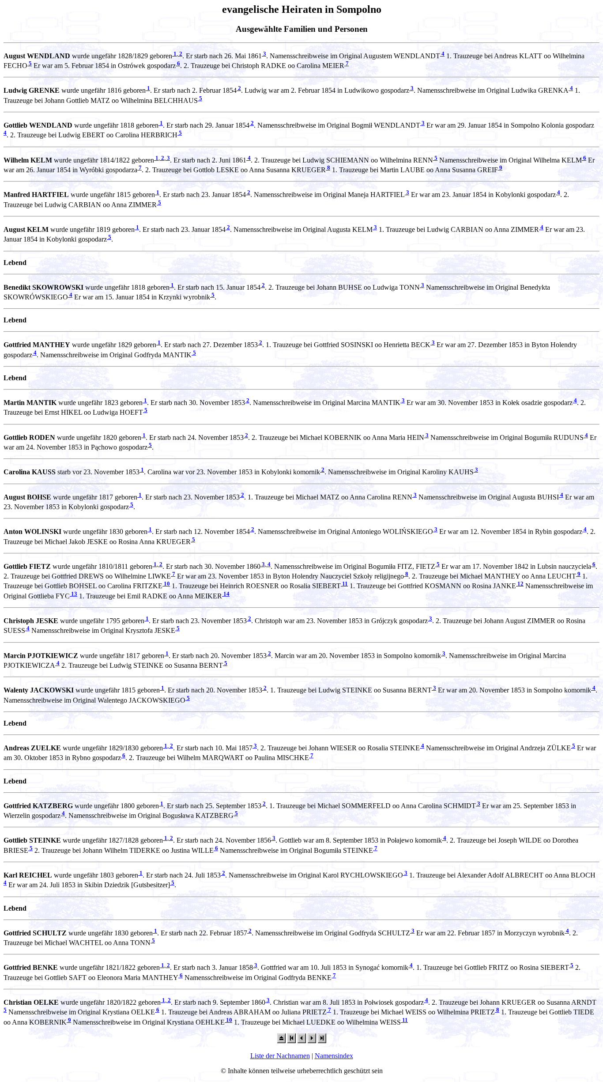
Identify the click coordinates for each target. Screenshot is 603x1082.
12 (520, 583)
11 (344, 583)
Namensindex (334, 1055)
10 (166, 583)
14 (226, 593)
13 (73, 593)
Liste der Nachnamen (280, 1055)
